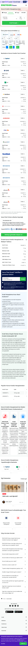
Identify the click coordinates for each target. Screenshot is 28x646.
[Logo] (9, 5)
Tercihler (3, 643)
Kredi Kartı (4, 623)
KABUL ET (23, 643)
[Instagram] (12, 606)
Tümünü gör (24, 479)
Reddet (25, 641)
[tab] (13, 399)
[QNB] (19, 228)
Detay (3, 47)
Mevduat (4, 620)
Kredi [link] (4, 598)
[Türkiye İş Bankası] (11, 228)
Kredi (3, 617)
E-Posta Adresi (5, 278)
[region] (14, 640)
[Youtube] (18, 606)
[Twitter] (15, 606)
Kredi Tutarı (5, 17)
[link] (1, 598)
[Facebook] (10, 606)
